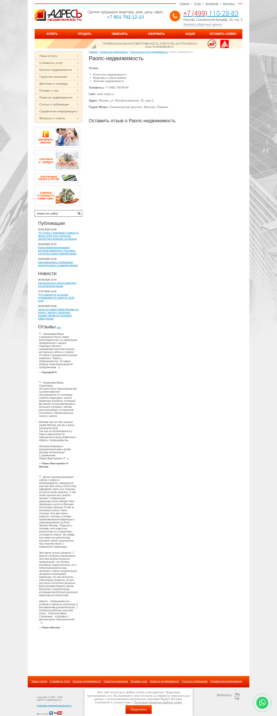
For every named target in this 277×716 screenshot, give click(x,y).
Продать (84, 33)
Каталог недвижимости (55, 69)
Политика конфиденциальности (54, 705)
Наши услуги (48, 56)
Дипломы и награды (53, 83)
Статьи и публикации (54, 104)
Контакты (229, 3)
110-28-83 (210, 13)
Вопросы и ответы (52, 118)
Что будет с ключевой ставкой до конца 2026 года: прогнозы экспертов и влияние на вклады (58, 235)
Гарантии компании (53, 76)
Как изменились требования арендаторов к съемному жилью (58, 264)
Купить (52, 33)
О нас (197, 3)
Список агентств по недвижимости (149, 52)
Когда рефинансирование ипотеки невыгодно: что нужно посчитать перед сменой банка (57, 250)
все (59, 327)
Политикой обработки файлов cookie (158, 702)
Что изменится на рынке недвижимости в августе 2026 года (56, 297)
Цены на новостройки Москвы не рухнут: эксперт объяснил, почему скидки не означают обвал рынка (58, 314)
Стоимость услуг (51, 63)
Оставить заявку (223, 33)
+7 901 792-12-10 (125, 17)
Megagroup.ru (224, 694)
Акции (190, 33)
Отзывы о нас (49, 90)
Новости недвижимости (55, 97)
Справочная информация (57, 111)
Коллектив (212, 3)
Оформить (156, 33)
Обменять (120, 33)
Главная (184, 3)
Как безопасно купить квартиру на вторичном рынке (57, 285)
